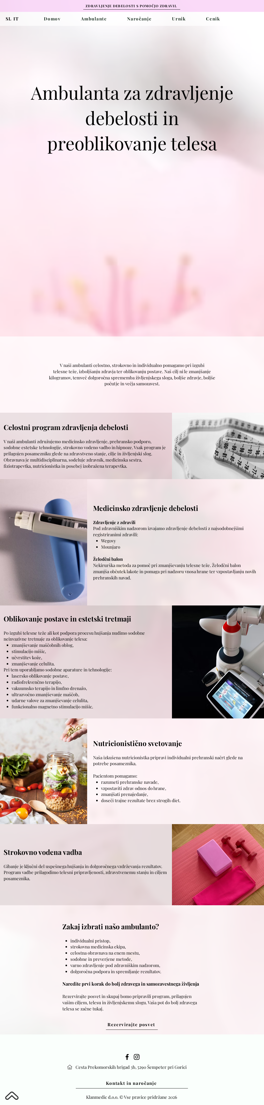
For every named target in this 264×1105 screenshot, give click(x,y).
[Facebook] (127, 1057)
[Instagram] (137, 1057)
